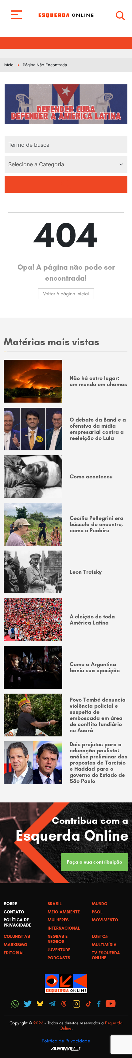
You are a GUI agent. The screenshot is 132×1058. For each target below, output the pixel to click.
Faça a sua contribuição (94, 862)
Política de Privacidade (66, 1041)
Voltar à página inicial (66, 294)
